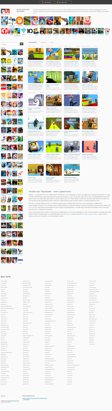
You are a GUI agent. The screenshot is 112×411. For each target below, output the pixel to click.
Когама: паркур (32, 177)
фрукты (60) (91, 314)
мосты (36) (47, 295)
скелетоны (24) (70, 339)
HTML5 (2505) (4, 287)
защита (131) (26, 308)
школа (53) (91, 339)
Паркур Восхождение (87, 154)
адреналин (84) (4, 297)
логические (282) (26, 369)
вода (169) (3, 360)
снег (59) (69, 344)
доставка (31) (26, 295)
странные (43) (70, 360)
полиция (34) (48, 373)
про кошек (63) (70, 287)
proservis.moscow (14, 400)
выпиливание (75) (5, 367)
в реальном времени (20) (6, 352)
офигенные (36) (48, 335)
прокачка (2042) (70, 289)
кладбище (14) (26, 337)
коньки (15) (25, 346)
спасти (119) (70, 352)
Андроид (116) (4, 304)
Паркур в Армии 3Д (51, 108)
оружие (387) (48, 331)
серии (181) (69, 333)
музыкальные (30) (49, 300)
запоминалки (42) (27, 306)
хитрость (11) (92, 323)
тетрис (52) (69, 381)
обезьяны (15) (48, 318)
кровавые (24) (26, 350)
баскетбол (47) (4, 318)
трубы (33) (69, 383)
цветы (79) (91, 327)
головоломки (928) (5, 371)
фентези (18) (92, 308)
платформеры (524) (49, 358)
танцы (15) (69, 373)
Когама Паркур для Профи (35, 85)
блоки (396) (3, 335)
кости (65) (25, 348)
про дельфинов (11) (71, 285)
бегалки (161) (4, 323)
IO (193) (2, 291)
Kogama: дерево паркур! (34, 154)
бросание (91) (4, 346)
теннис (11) (69, 377)
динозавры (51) (26, 281)
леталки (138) (26, 360)
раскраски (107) (70, 302)
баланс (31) (3, 316)
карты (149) (25, 329)
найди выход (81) (49, 304)
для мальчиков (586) (27, 287)
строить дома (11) (71, 367)
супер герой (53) (70, 369)
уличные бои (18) (93, 295)
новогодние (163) (49, 314)
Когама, (82, 214)
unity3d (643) (3, 293)
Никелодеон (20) (48, 312)
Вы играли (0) (62, 2)
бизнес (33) (3, 331)
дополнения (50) (26, 293)
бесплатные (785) (5, 327)
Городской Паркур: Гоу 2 (34, 131)
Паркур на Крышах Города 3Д (72, 154)
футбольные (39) (93, 318)
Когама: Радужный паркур (53, 131)
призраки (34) (48, 381)
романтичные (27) (71, 314)
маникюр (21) (26, 383)
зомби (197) (25, 318)
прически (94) (70, 281)
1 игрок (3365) (4, 281)
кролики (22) (25, 354)
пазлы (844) (47, 339)
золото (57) (25, 316)
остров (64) (47, 333)
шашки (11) (91, 337)
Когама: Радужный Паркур (71, 61)
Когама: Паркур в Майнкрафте (50, 178)
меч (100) (47, 287)
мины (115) (47, 289)
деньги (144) (3, 379)
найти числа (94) (48, 308)
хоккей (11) (91, 325)
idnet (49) (3, 289)
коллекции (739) (26, 342)
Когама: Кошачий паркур (88, 108)
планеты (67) (48, 356)
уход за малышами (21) (94, 302)
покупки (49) (47, 371)
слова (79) (69, 342)
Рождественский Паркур (70, 177)
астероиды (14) (4, 312)
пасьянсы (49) (48, 348)
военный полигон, (65, 214)
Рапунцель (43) (70, 300)
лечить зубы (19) (26, 363)
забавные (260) (26, 302)
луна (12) (25, 371)
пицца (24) (47, 352)
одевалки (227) (48, 327)
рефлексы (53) (70, 308)
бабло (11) (3, 314)
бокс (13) (3, 339)
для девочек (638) (27, 283)
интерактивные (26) (27, 323)
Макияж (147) (26, 381)
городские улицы (92, 214)
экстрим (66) (92, 344)
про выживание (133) (71, 283)
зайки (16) (25, 304)
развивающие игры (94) (50, 321)
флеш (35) (91, 312)
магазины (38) (26, 375)
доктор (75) (25, 289)
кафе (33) (25, 331)
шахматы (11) (92, 335)
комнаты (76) (26, 344)
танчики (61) (70, 375)
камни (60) (25, 327)
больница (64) (4, 342)
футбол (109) (92, 316)
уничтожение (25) (93, 300)
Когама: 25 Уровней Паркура (35, 61)
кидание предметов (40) (28, 335)
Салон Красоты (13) (71, 327)
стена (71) (69, 358)
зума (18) (25, 321)
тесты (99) (69, 379)
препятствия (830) (49, 377)
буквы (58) (3, 348)
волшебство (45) (4, 365)
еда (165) (25, 297)
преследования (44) (49, 379)
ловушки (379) (26, 367)
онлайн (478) (48, 329)
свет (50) (69, 331)
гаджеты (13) (4, 369)
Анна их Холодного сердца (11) (8, 308)
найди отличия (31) (49, 306)
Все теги (3, 395)
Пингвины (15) (48, 350)
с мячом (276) (70, 325)
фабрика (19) (92, 304)
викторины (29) (4, 356)
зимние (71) (25, 314)
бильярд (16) (4, 333)
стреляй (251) (70, 363)
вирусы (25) (3, 358)
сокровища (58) (70, 346)
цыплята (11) (92, 331)
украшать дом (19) (93, 289)
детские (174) (4, 381)
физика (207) (92, 310)
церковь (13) (92, 329)
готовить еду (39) (5, 375)
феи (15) (91, 306)
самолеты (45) (70, 329)
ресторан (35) (70, 306)
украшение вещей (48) (94, 291)
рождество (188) (70, 312)
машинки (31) (48, 283)
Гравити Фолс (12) (5, 377)
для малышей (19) (27, 285)
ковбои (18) (25, 339)
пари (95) (47, 344)
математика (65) (48, 281)
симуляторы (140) (71, 335)
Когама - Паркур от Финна (53, 154)
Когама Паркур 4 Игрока (88, 61)
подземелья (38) (48, 367)
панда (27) (47, 342)
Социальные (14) (71, 348)
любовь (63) (25, 373)
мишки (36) (47, 291)
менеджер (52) (48, 285)
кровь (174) (25, 352)
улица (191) (91, 293)
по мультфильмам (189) (50, 360)
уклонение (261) (92, 287)
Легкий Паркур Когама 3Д (52, 61)
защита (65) (25, 310)
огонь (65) (47, 323)
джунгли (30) (3, 383)
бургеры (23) (4, 350)
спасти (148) (70, 350)
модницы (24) (48, 293)
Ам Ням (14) (3, 300)
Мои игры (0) (47, 2)
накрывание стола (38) (50, 310)
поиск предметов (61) (50, 369)
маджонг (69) (26, 377)
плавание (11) (48, 354)
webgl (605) (3, 295)
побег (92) (47, 363)
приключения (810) (49, 383)
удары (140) (91, 285)
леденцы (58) (26, 358)
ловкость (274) (26, 365)
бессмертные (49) (5, 329)
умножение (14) (92, 297)
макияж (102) (26, 379)
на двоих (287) (48, 302)
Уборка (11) (91, 283)
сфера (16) (69, 371)
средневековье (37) (71, 356)
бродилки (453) (4, 344)
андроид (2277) (4, 302)
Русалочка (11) (70, 316)
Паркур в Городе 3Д (87, 85)
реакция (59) (70, 304)
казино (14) (25, 325)
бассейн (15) (4, 321)
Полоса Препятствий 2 (88, 131)
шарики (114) (92, 333)
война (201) (3, 363)
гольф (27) (3, 373)
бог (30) (2, 337)
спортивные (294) (71, 354)
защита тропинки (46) (27, 312)
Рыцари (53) (69, 323)
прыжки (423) (70, 293)
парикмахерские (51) (49, 346)
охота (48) (47, 337)
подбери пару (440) (49, 365)
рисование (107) (70, 310)
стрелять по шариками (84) (73, 365)
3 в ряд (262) (4, 283)
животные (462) (26, 300)
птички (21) (69, 295)
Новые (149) (47, 316)
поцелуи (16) (48, 375)
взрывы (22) (3, 354)
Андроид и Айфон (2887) (6, 306)
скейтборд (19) (70, 337)
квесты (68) (25, 333)
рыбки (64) (69, 321)
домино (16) (25, 291)
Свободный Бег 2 (68, 108)
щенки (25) (91, 342)
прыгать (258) (70, 291)
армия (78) (3, 310)
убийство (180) (92, 281)
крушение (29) (26, 356)
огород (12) (47, 325)
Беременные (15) (5, 325)
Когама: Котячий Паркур (70, 85)
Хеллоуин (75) (92, 321)
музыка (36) (47, 297)
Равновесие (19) (70, 297)
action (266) (3, 285)
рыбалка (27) (70, 318)
